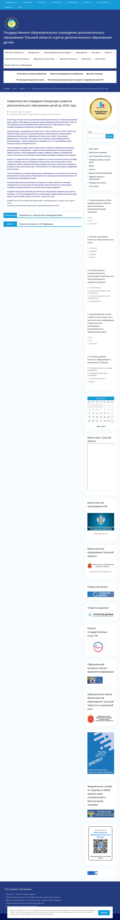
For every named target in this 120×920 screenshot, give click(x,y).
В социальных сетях (97, 378)
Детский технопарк (94, 74)
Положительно (95, 288)
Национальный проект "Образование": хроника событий (31, 114)
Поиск (89, 132)
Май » (103, 426)
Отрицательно (95, 301)
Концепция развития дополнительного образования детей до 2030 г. (33, 206)
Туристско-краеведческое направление (66, 74)
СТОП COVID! (94, 186)
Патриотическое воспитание (17, 59)
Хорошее (92, 251)
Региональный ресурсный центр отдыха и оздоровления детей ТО (75, 80)
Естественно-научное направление (32, 74)
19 (93, 417)
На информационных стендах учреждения (99, 369)
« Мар (98, 426)
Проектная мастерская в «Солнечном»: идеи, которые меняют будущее (33, 900)
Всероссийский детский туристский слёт (22, 906)
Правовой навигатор (68, 59)
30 (108, 421)
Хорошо (104, 913)
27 (97, 421)
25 (89, 421)
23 (108, 417)
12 (93, 413)
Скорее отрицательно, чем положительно (98, 297)
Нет (90, 220)
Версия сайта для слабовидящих (18, 65)
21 (101, 417)
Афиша (91, 166)
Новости (57, 114)
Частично (93, 224)
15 (105, 413)
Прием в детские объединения (100, 173)
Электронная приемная (98, 152)
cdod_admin (26, 112)
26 (93, 421)
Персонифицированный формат (57, 53)
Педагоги (8, 7)
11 (89, 413)
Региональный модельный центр (30, 80)
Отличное (93, 248)
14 (101, 413)
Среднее (92, 254)
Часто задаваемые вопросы (100, 156)
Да (90, 217)
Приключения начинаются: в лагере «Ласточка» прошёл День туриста (33, 897)
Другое (92, 382)
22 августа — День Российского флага (20, 894)
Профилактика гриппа (97, 183)
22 (105, 417)
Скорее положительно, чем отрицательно (98, 292)
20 (97, 417)
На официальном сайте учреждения (97, 374)
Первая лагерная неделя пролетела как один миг (25, 903)
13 (97, 413)
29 (105, 421)
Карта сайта (100, 59)
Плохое (92, 257)
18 (89, 417)
